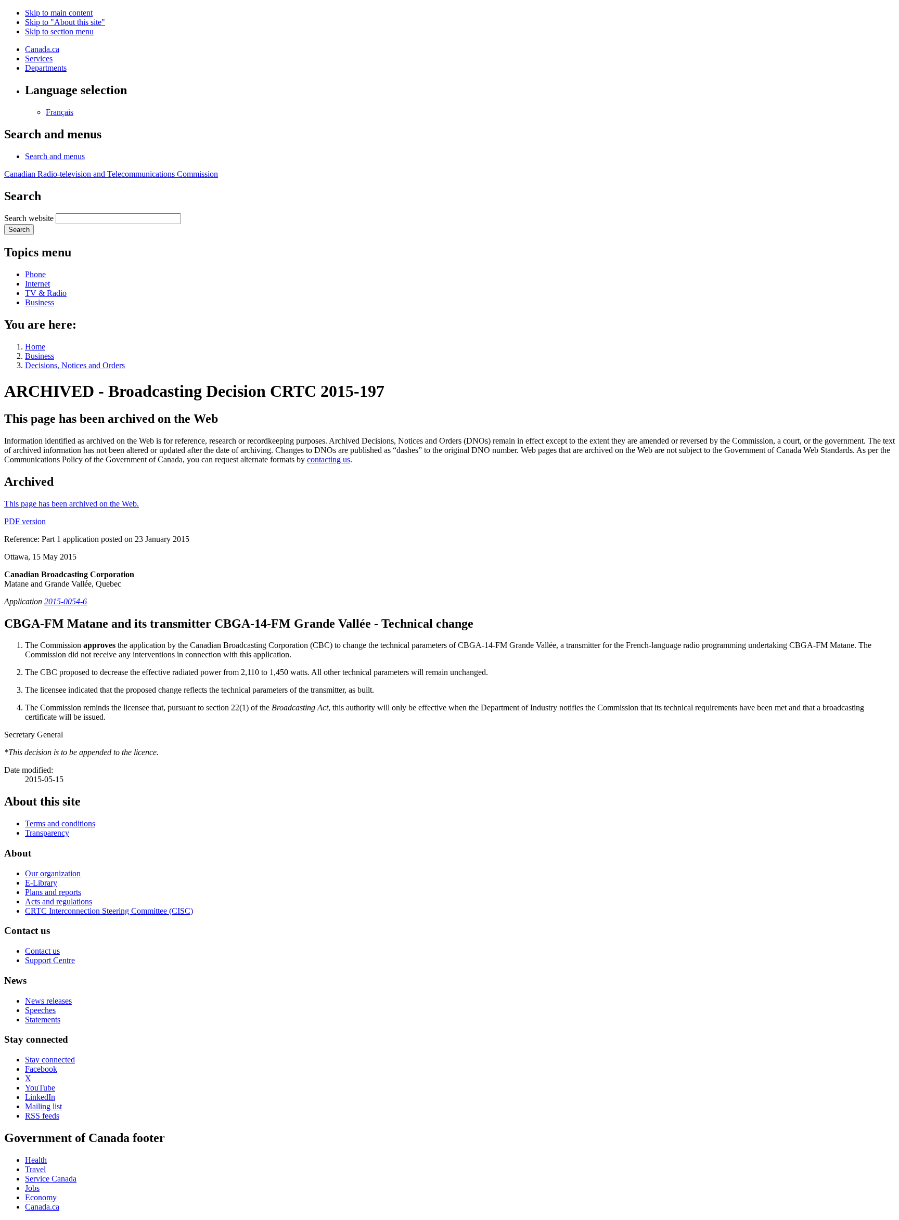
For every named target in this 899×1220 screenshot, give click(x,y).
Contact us (42, 950)
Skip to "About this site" (65, 22)
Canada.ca (42, 49)
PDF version (25, 521)
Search (19, 229)
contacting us (328, 459)
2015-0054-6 (65, 601)
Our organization (53, 873)
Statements (42, 1019)
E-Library (41, 882)
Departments (46, 67)
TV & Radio (46, 293)
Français (59, 112)
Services (39, 58)
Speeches (40, 1010)
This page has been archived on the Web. (71, 503)
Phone (35, 274)
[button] (55, 156)
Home (35, 346)
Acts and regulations (58, 901)
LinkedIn (40, 1097)
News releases (48, 1000)
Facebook (41, 1069)
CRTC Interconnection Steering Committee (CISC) (109, 910)
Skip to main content (59, 12)
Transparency (47, 832)
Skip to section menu (59, 31)
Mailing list (43, 1106)
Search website (29, 218)
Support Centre (50, 960)
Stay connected (50, 1059)
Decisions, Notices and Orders (75, 365)
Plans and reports (53, 892)
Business (39, 302)
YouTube (40, 1087)
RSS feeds (42, 1115)
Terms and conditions (60, 823)
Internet (37, 283)
